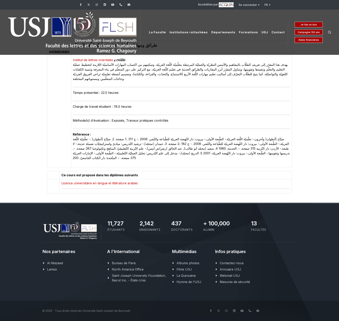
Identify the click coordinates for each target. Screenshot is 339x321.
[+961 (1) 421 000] (121, 4)
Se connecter (248, 4)
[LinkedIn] (105, 4)
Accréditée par (208, 4)
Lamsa (52, 269)
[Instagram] (97, 4)
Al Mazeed (55, 263)
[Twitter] (89, 4)
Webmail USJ (230, 276)
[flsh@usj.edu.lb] (129, 4)
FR (266, 4)
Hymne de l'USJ (189, 282)
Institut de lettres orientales (93, 60)
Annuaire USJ (230, 269)
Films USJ (184, 269)
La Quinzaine (186, 276)
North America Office (128, 269)
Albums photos (188, 263)
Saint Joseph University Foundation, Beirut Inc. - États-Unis (139, 278)
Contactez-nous (232, 263)
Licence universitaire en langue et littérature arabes (99, 183)
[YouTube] (113, 4)
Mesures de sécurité (235, 282)
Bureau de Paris (124, 263)
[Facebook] (81, 4)
